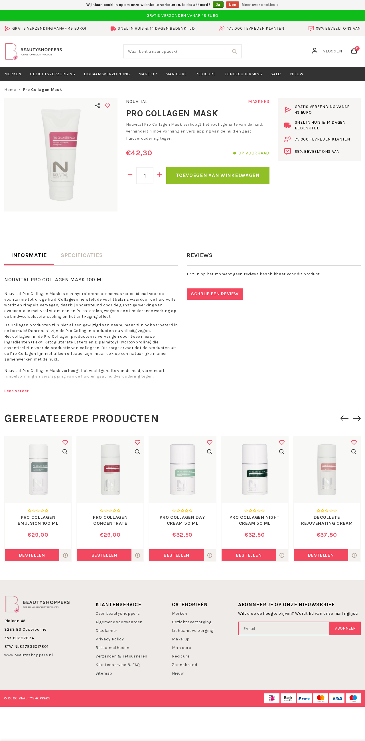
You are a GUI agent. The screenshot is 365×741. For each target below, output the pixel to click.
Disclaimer (106, 630)
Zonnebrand (184, 664)
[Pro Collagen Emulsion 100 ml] (38, 469)
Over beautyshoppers (118, 613)
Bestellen (32, 555)
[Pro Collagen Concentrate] (110, 469)
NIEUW (297, 74)
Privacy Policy (110, 639)
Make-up (147, 74)
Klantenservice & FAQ (118, 664)
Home (10, 89)
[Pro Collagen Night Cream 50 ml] (255, 469)
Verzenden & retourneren (121, 656)
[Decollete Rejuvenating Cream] (327, 469)
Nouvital (137, 101)
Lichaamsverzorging (107, 74)
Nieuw (178, 673)
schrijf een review (215, 293)
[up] (159, 175)
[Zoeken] (235, 51)
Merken (12, 74)
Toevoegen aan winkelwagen (218, 175)
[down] (130, 175)
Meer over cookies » (260, 5)
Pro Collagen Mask (42, 89)
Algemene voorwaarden (119, 622)
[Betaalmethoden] (271, 698)
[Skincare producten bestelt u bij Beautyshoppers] (33, 50)
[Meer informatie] (65, 555)
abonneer (345, 628)
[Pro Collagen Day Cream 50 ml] (182, 469)
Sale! (276, 74)
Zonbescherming (243, 74)
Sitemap (104, 673)
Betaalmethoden (112, 647)
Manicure (176, 74)
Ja (218, 5)
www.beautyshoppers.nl (28, 655)
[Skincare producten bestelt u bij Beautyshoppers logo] (37, 603)
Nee (232, 5)
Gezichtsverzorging (52, 74)
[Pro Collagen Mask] (60, 154)
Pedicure (205, 74)
